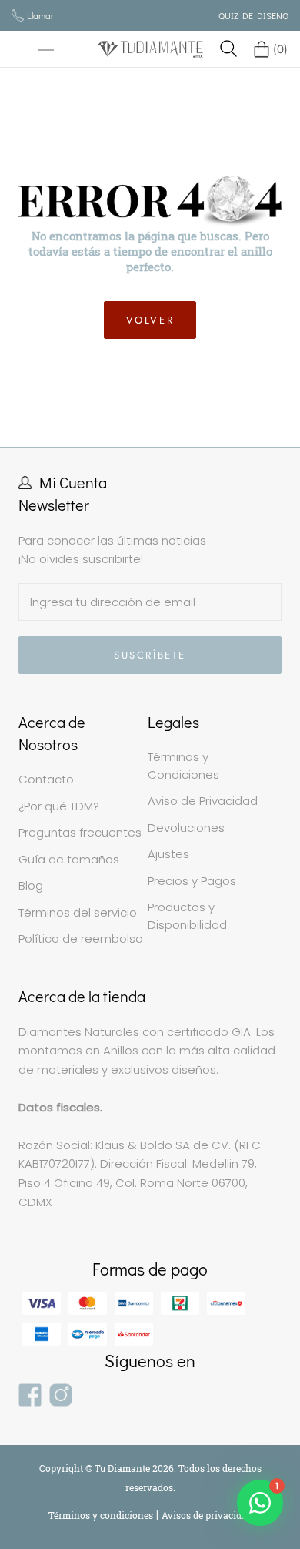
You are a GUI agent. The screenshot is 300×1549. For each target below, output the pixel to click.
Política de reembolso (80, 938)
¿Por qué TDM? (58, 806)
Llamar (40, 15)
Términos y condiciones (101, 1515)
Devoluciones (186, 828)
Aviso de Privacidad (203, 801)
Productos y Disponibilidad (187, 916)
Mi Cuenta (73, 482)
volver (150, 320)
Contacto (46, 779)
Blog (30, 885)
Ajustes (168, 854)
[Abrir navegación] (46, 49)
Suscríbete (150, 655)
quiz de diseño (253, 15)
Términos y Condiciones (183, 766)
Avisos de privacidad (207, 1515)
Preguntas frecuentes (80, 832)
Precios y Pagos (192, 881)
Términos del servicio (77, 912)
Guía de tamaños (68, 859)
